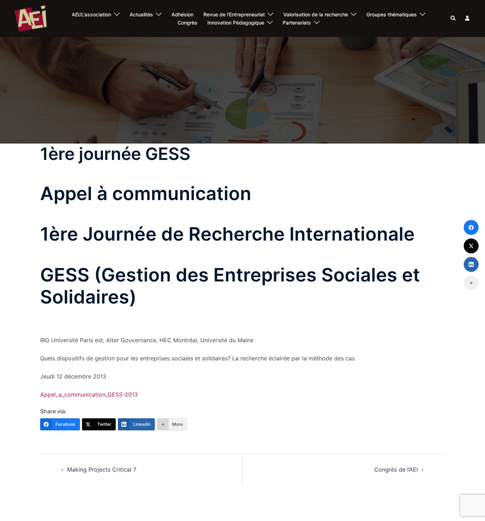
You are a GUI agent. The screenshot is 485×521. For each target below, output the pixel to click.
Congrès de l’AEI (396, 469)
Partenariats (297, 23)
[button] (453, 18)
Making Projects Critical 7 (101, 469)
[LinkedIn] (471, 264)
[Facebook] (471, 227)
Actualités (141, 14)
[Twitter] (471, 245)
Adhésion (182, 14)
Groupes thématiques (391, 14)
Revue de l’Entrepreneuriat (234, 14)
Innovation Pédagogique (235, 23)
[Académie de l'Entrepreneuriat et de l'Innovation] (30, 18)
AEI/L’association (91, 14)
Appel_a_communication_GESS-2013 (89, 394)
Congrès (187, 23)
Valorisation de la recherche (315, 14)
